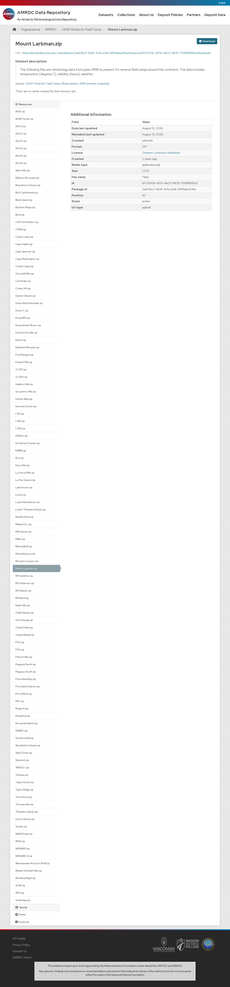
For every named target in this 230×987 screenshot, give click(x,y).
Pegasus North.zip (25, 664)
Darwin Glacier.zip (25, 295)
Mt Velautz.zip (23, 590)
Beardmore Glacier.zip (27, 185)
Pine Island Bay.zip (25, 679)
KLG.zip (19, 458)
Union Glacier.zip (24, 819)
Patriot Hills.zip (23, 657)
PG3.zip (19, 649)
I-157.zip (19, 413)
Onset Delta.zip (24, 627)
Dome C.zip (21, 310)
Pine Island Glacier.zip (27, 686)
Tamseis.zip (21, 774)
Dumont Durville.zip (26, 332)
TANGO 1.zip (22, 767)
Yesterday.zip (22, 900)
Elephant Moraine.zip (27, 347)
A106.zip (20, 111)
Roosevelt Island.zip (26, 723)
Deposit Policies (170, 15)
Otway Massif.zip (24, 634)
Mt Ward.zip (22, 598)
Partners (194, 15)
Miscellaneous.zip (25, 553)
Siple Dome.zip (23, 752)
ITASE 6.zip (21, 435)
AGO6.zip (21, 163)
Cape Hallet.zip (24, 244)
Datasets (106, 15)
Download (208, 41)
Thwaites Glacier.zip (26, 811)
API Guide (19, 938)
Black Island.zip (23, 200)
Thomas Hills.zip (24, 804)
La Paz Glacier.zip (25, 480)
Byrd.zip (19, 214)
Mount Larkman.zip (122, 29)
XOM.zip (20, 885)
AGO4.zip (21, 148)
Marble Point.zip (24, 516)
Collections (126, 15)
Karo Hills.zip (22, 465)
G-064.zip (21, 376)
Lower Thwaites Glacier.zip (30, 509)
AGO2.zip (20, 133)
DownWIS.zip (22, 317)
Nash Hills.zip (22, 605)
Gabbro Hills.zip (24, 384)
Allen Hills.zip (22, 170)
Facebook (23, 922)
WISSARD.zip (22, 848)
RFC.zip (19, 701)
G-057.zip (21, 369)
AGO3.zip (20, 141)
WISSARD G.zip (23, 856)
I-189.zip (20, 421)
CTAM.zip (20, 229)
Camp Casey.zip (24, 236)
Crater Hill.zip (23, 288)
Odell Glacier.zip (24, 612)
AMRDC (51, 29)
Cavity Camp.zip (24, 266)
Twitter (22, 914)
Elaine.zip (20, 340)
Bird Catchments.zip (26, 192)
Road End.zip (22, 716)
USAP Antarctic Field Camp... (83, 29)
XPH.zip (19, 892)
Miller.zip (20, 539)
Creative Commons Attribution (161, 153)
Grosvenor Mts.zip (25, 391)
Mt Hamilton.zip (24, 575)
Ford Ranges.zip (24, 354)
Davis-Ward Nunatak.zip (29, 303)
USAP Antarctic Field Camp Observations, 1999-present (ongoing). (68, 83)
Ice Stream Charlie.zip (27, 443)
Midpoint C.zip (23, 524)
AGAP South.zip (24, 118)
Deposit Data (214, 15)
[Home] (14, 29)
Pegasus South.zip (25, 671)
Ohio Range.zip (24, 620)
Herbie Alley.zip (24, 399)
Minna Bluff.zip (23, 546)
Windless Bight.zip (25, 878)
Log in (222, 2)
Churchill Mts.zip (24, 273)
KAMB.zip (20, 450)
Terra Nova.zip (23, 797)
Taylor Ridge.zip (24, 789)
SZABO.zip (21, 730)
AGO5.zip (20, 155)
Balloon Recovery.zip (27, 177)
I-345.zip (20, 428)
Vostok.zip (21, 826)
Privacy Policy (21, 945)
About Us (146, 15)
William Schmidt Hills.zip (28, 870)
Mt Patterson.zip (24, 583)
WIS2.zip (20, 841)
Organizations (30, 29)
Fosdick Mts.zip (23, 362)
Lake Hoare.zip (23, 487)
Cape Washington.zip (27, 259)
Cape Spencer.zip (25, 251)
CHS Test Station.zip (26, 222)
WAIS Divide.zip (24, 833)
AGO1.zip (20, 126)
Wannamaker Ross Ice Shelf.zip (32, 863)
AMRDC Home (22, 957)
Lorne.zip (20, 494)
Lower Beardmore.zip (27, 502)
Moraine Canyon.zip (26, 561)
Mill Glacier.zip (23, 531)
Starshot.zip (22, 760)
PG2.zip (19, 642)
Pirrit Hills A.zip (23, 693)
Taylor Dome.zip (24, 782)
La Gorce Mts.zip (24, 472)
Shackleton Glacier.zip (27, 745)
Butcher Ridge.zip (25, 207)
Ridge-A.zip (21, 708)
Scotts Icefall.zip (24, 738)
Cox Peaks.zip (23, 281)
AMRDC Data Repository (44, 12)
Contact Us (20, 951)
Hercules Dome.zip (25, 406)
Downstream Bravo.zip (28, 325)
